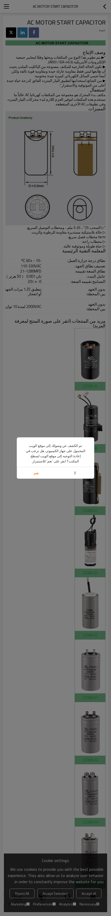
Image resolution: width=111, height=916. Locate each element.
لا (75, 473)
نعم (36, 473)
